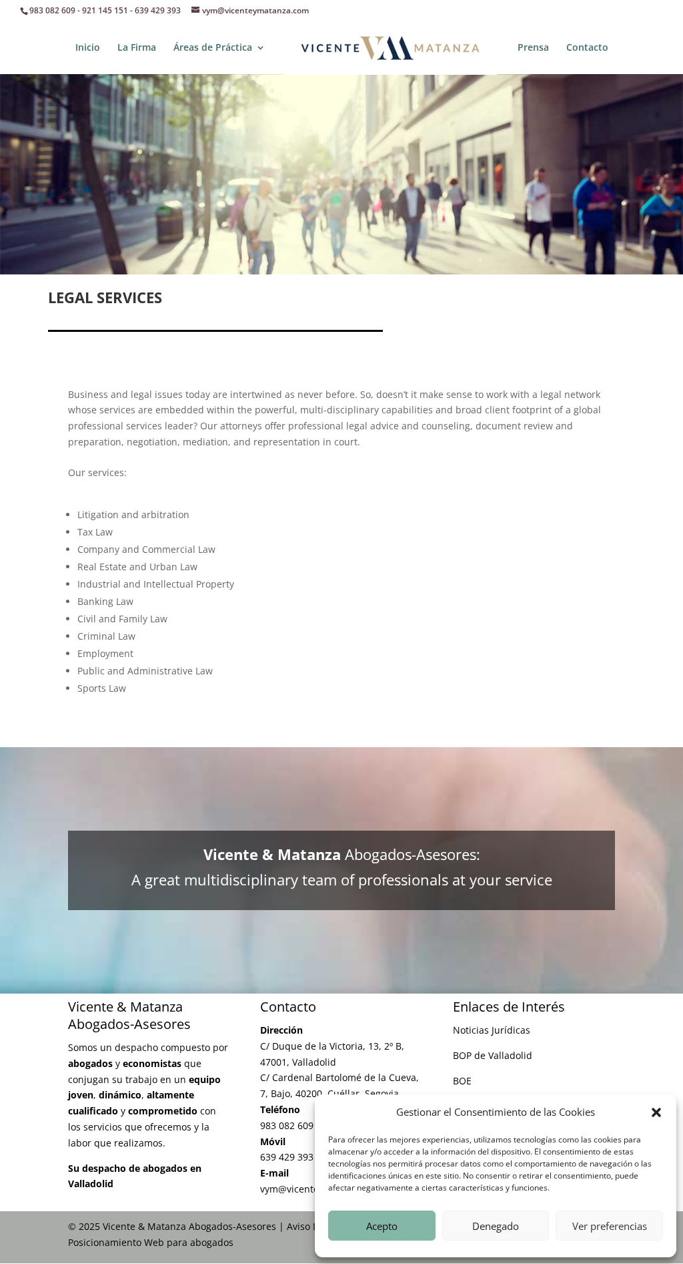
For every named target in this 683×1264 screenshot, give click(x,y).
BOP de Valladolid (492, 1055)
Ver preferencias (609, 1226)
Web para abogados (188, 1242)
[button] (656, 1112)
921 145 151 (105, 10)
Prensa (533, 48)
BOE (462, 1080)
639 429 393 (158, 10)
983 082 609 (52, 10)
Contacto (587, 48)
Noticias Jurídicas (491, 1030)
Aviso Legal (311, 1226)
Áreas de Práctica (212, 48)
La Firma (136, 48)
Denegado (495, 1226)
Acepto (382, 1226)
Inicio (87, 48)
